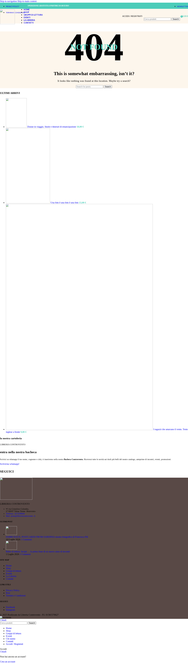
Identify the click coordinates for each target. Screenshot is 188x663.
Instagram (10, 610)
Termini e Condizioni (16, 595)
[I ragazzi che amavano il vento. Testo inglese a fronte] (79, 429)
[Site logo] (7, 23)
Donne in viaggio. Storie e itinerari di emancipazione (52, 126)
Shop (8, 568)
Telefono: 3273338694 (15, 514)
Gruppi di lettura (13, 571)
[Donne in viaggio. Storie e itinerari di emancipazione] (16, 126)
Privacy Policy (12, 590)
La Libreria (11, 576)
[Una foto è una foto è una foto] (28, 202)
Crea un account (7, 661)
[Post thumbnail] (11, 534)
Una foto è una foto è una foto (65, 202)
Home (9, 565)
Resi (8, 593)
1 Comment (26, 539)
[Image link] (16, 499)
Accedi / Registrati (14, 644)
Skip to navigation (8, 1)
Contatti (9, 579)
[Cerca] (162, 15)
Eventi (9, 573)
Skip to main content (27, 1)
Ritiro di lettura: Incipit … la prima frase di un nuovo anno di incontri (38, 551)
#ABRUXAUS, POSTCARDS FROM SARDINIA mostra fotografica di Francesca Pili (47, 537)
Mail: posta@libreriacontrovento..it (20, 516)
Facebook (10, 607)
